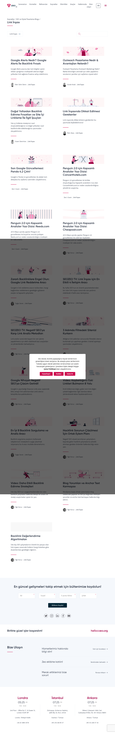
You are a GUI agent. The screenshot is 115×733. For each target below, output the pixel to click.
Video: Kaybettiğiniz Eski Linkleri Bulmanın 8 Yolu (78, 382)
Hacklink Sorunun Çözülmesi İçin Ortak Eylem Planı (80, 432)
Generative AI (21, 5)
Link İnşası (13, 34)
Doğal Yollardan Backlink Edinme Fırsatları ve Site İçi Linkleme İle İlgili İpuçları (27, 114)
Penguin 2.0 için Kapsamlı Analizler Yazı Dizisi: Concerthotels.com (78, 171)
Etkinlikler (63, 4)
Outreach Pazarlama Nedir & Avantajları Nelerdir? (80, 62)
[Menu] (105, 5)
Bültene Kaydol (57, 605)
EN (98, 5)
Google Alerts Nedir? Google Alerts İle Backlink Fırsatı (28, 62)
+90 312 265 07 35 (92, 723)
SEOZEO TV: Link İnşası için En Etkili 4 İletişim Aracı (81, 280)
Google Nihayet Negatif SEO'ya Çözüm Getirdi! (25, 382)
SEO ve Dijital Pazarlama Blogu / (28, 19)
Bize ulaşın (90, 5)
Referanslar (43, 4)
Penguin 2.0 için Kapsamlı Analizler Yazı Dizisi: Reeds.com (30, 224)
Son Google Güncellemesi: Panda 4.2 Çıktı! (27, 170)
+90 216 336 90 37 (57, 723)
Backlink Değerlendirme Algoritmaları (25, 537)
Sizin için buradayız (99, 649)
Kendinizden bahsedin (98, 662)
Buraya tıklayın (101, 673)
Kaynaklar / (11, 19)
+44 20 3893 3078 (23, 723)
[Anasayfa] (11, 5)
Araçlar (72, 4)
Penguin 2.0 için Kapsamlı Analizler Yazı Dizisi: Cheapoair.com (78, 226)
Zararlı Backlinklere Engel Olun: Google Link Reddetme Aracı (30, 280)
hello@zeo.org (99, 630)
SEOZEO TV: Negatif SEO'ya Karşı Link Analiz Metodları (28, 331)
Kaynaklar (54, 4)
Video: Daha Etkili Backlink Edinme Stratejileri (27, 484)
